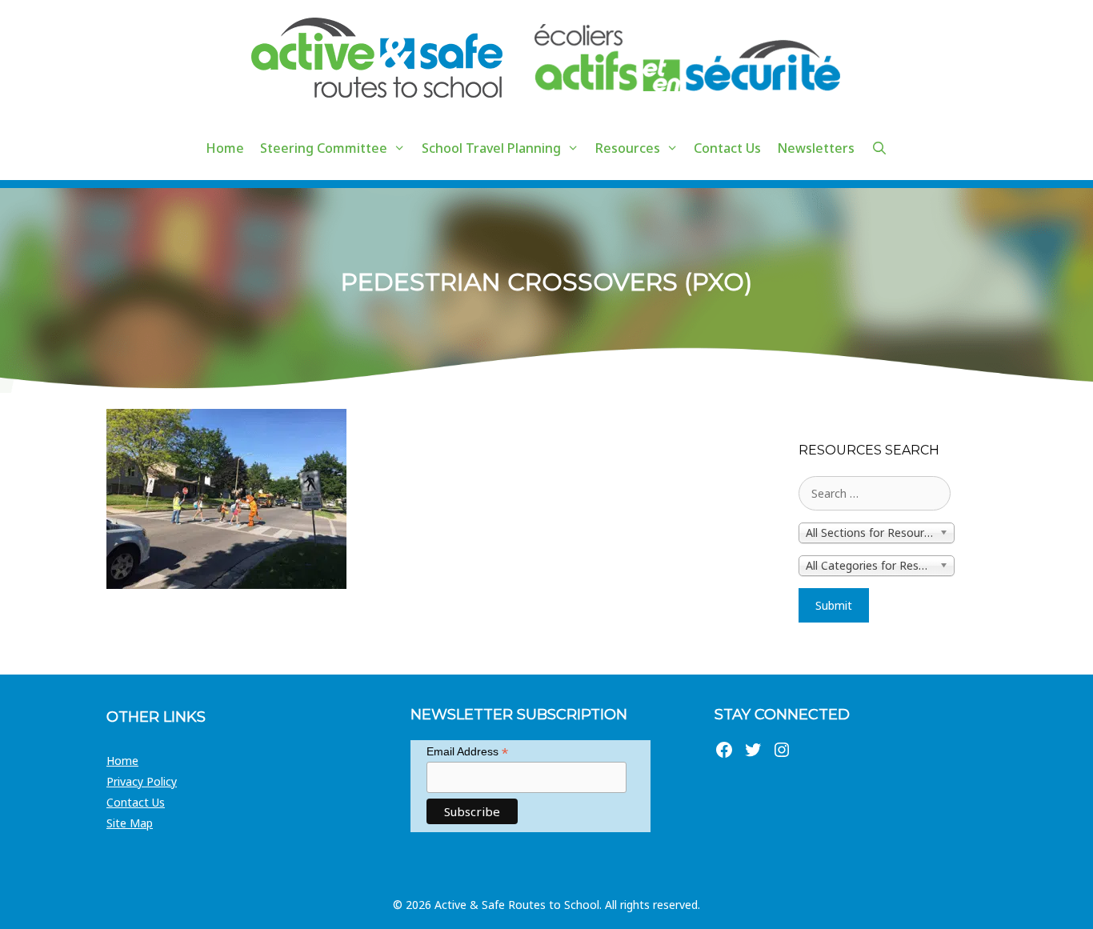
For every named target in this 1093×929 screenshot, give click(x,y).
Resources (627, 148)
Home (225, 148)
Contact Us (727, 148)
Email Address (467, 751)
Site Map (129, 823)
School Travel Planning (491, 148)
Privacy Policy (141, 781)
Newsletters (816, 148)
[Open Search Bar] (879, 148)
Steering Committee (323, 148)
